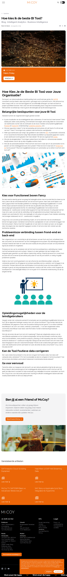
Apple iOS (15, 126)
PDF (46, 133)
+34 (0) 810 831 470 (25, 542)
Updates (6, 13)
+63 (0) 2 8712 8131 (6, 548)
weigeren (49, 571)
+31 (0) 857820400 (25, 529)
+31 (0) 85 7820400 (6, 529)
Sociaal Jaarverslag (44, 522)
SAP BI (55, 99)
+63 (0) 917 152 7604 (7, 549)
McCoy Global (43, 527)
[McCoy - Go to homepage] (32, 2)
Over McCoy (42, 526)
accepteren (58, 571)
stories (55, 137)
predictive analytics (35, 126)
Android (7, 126)
